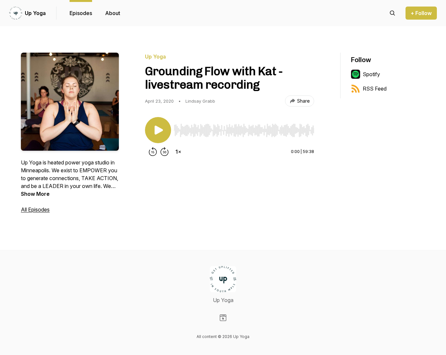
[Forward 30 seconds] (164, 151)
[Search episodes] (392, 13)
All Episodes (35, 209)
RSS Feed (375, 88)
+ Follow (421, 13)
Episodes (81, 13)
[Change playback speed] (178, 151)
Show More (35, 194)
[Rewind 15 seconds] (152, 151)
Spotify (371, 74)
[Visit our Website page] (223, 317)
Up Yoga (35, 13)
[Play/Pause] (158, 130)
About (112, 13)
